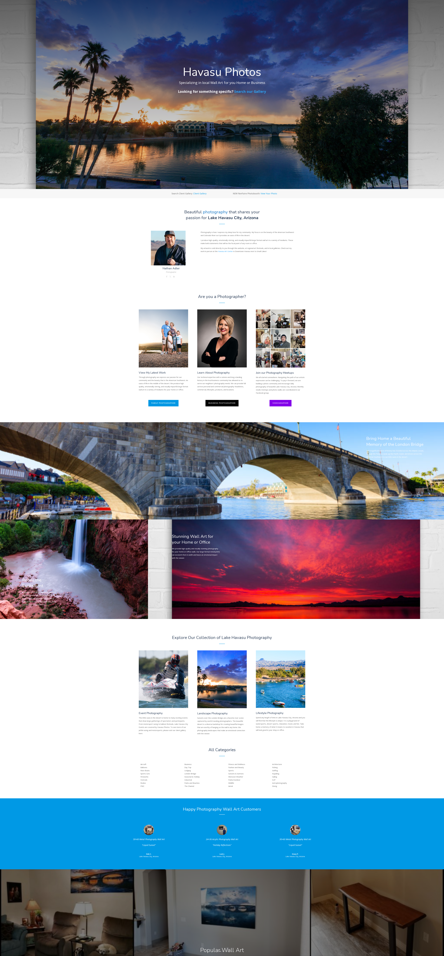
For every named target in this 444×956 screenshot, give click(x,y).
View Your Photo (269, 193)
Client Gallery (200, 193)
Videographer (280, 403)
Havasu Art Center (225, 251)
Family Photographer (163, 403)
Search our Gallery (250, 91)
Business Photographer (222, 403)
